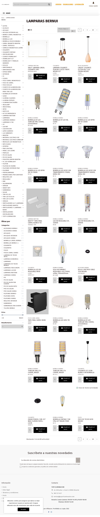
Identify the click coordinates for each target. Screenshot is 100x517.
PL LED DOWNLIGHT (9, 161)
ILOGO (5, 96)
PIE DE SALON (7, 155)
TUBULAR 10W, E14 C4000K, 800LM (34, 371)
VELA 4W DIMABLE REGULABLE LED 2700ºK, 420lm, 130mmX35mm (61, 271)
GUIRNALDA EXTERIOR (10, 94)
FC (3, 76)
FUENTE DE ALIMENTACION (12, 87)
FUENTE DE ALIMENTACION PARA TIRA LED (12, 90)
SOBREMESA (7, 190)
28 (93, 30)
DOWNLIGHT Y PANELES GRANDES (10, 62)
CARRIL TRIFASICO (8, 45)
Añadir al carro (41, 77)
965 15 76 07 (58, 493)
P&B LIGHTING (7, 148)
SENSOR (5, 186)
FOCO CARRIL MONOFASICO (11, 80)
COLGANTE (6, 50)
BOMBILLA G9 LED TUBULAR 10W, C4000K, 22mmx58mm (36, 122)
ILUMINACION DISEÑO (10, 102)
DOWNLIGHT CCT (8, 59)
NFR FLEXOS (7, 144)
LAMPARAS (6, 118)
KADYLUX (6, 111)
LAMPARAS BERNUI (9, 120)
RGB (4, 181)
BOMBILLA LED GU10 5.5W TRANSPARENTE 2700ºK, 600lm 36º (62, 172)
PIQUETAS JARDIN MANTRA (11, 159)
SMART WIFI (6, 188)
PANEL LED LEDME (9, 150)
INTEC (5, 109)
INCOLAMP (6, 105)
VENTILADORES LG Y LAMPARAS (13, 203)
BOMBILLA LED (7, 39)
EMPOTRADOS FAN (9, 70)
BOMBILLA (6, 37)
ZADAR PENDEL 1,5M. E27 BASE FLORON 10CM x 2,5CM (37, 421)
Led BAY (5, 126)
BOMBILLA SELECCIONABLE (11, 41)
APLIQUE (5, 30)
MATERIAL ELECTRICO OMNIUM (13, 140)
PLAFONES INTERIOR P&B (11, 168)
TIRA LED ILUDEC (8, 199)
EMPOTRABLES (7, 67)
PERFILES (6, 153)
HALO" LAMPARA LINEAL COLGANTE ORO (36, 68)
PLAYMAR (6, 170)
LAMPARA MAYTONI (9, 115)
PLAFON (5, 164)
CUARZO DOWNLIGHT (10, 56)
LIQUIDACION (7, 129)
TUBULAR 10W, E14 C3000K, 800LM (59, 371)
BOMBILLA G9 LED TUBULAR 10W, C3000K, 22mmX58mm (86, 322)
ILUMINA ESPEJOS (8, 100)
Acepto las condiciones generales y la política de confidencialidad (39, 466)
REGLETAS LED (7, 177)
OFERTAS (5, 146)
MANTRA (5, 135)
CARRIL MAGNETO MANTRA (11, 43)
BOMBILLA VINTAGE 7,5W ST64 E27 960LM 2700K (61, 420)
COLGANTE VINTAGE (9, 52)
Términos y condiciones (10, 492)
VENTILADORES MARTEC (10, 205)
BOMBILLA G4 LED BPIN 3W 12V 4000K (86, 121)
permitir (23, 509)
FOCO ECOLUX (7, 85)
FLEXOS (5, 78)
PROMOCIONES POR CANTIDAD (13, 175)
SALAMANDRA (7, 183)
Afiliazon (49, 509)
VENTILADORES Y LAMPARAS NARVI (12, 209)
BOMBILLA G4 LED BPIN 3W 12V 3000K (36, 171)
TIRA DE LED (7, 194)
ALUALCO (6, 28)
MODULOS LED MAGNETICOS (12, 142)
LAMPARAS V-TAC (8, 122)
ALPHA (5, 26)
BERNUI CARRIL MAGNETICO (12, 35)
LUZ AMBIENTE (7, 133)
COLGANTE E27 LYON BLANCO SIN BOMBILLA (86, 371)
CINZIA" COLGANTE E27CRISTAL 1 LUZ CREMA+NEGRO (84, 69)
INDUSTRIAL (7, 107)
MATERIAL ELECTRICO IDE (11, 137)
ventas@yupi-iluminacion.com (64, 496)
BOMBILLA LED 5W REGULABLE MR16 (34, 270)
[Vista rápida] (47, 38)
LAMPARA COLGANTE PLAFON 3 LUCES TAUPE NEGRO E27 (61, 69)
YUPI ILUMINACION (9, 216)
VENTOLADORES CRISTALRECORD (8, 213)
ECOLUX (5, 65)
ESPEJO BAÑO (7, 72)
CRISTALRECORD (8, 54)
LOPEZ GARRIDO (8, 131)
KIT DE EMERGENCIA (9, 113)
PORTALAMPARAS (8, 172)
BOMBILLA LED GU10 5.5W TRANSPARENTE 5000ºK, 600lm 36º (87, 172)
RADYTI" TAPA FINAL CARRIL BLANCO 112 (35, 222)
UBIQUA (5, 201)
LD (3, 124)
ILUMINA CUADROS (9, 98)
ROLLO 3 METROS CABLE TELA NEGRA (86, 270)
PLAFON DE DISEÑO (9, 166)
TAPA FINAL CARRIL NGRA (37, 320)
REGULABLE (6, 179)
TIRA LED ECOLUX (8, 196)
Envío (4, 487)
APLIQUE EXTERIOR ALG (10, 32)
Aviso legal (6, 490)
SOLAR (5, 192)
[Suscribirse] (78, 460)
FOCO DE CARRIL (8, 83)
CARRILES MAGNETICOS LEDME (13, 48)
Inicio (3, 20)
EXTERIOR (6, 74)
